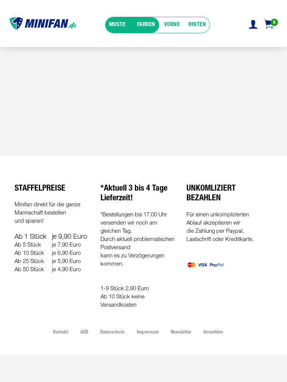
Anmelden (213, 332)
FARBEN (146, 25)
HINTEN (197, 25)
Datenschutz (112, 332)
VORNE (172, 25)
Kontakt (60, 332)
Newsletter (181, 332)
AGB (84, 332)
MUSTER (119, 25)
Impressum (148, 332)
